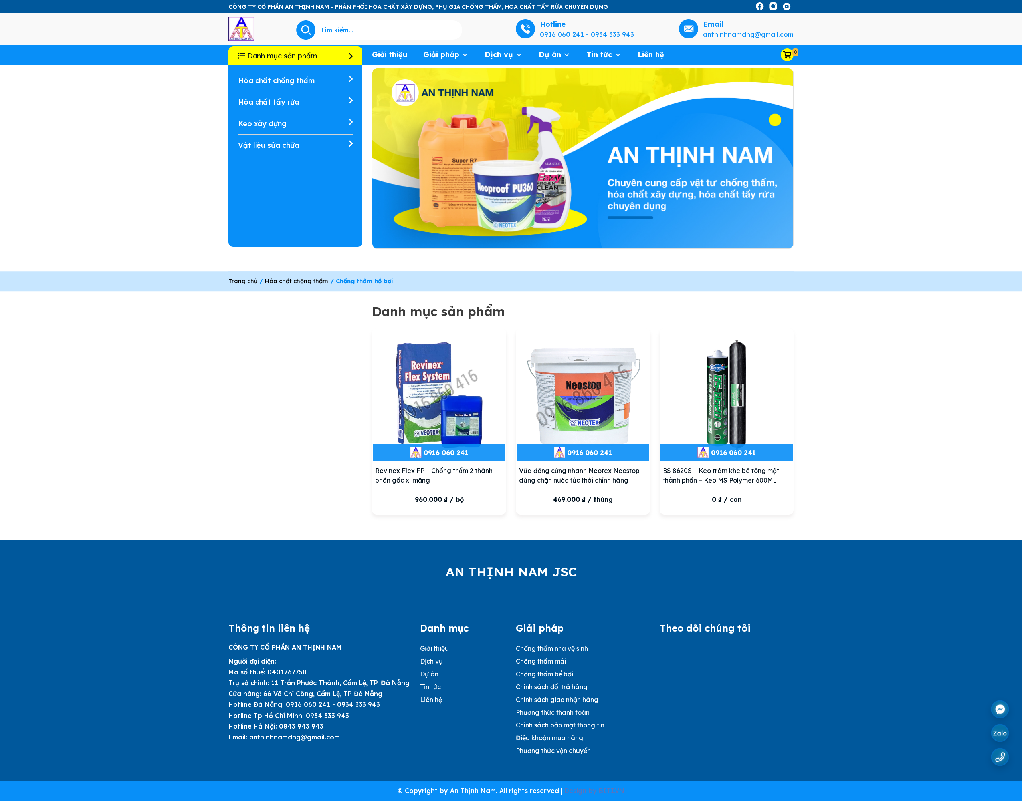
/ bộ (439, 499)
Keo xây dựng (262, 123)
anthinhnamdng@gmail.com (294, 737)
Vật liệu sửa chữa (268, 145)
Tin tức (430, 687)
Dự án (550, 54)
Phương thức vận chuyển (553, 751)
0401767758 (287, 672)
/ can (727, 499)
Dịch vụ (499, 54)
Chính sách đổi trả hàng (552, 687)
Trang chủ (242, 281)
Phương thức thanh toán (553, 712)
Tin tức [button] (599, 54)
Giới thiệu (389, 54)
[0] (787, 55)
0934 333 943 (327, 716)
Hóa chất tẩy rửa (268, 102)
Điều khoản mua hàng (549, 738)
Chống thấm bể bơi (544, 674)
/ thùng (583, 499)
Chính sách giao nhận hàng (557, 700)
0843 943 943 (301, 726)
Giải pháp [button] (441, 54)
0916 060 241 (446, 453)
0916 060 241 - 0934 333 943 (333, 704)
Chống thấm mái (541, 661)
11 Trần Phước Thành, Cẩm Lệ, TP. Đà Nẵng (340, 683)
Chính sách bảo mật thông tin (560, 725)
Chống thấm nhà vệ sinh (552, 648)
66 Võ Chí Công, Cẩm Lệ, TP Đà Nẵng (322, 694)
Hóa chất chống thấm (276, 80)
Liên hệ (651, 54)
